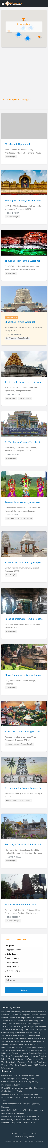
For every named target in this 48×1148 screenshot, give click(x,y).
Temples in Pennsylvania (11, 1056)
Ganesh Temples (25, 398)
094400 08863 (13, 514)
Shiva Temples (11, 273)
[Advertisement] (24, 74)
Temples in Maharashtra (18, 1044)
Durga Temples (23, 338)
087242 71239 (13, 213)
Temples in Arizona (23, 1023)
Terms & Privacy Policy (24, 1136)
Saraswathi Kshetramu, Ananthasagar (24, 502)
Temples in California (27, 1029)
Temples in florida (17, 1032)
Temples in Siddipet (9, 1062)
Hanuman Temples (12, 217)
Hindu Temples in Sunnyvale (13, 1011)
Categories (9, 946)
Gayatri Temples (13, 971)
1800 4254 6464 (14, 334)
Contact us (32, 1133)
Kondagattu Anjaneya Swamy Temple (24, 200)
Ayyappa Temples (12, 744)
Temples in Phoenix (30, 1056)
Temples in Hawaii (9, 1035)
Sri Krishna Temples (13, 921)
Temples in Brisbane (9, 1029)
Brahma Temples (13, 958)
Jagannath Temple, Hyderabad (20, 904)
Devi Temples (11, 338)
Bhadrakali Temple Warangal (20, 321)
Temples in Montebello (11, 1050)
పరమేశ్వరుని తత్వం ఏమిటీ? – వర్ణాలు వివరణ (18, 1122)
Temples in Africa (8, 1020)
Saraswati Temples (25, 518)
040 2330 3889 (13, 917)
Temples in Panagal (20, 1053)
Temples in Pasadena (37, 1053)
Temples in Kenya (8, 1041)
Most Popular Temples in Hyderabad (25, 1014)
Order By (8, 976)
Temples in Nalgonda (30, 1050)
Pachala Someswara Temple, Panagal (24, 618)
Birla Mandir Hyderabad (17, 144)
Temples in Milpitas (37, 1047)
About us (22, 1133)
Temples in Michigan (20, 1047)
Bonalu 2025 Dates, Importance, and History (20, 1116)
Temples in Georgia (33, 1032)
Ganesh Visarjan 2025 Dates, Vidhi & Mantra (20, 1119)
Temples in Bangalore (18, 1026)
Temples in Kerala (23, 1041)
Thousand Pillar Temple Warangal (22, 260)
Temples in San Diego (37, 1059)
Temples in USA (31, 1065)
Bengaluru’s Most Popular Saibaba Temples (19, 1094)
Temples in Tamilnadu (27, 1062)
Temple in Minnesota (35, 1017)
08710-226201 (13, 454)
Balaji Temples (11, 157)
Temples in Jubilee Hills (16, 1038)
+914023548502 (14, 857)
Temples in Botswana (37, 1026)
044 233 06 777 (13, 394)
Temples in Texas (17, 1065)
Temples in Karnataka (36, 1038)
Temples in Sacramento (18, 1059)
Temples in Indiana (25, 1035)
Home (14, 1133)
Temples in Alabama (24, 1020)
